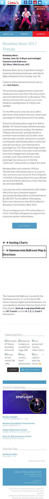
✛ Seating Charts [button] (17, 242)
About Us (8, 34)
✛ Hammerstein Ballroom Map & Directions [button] (24, 252)
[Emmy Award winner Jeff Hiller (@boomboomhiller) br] (11, 359)
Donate (41, 34)
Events (24, 34)
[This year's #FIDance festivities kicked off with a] (11, 345)
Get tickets (13, 85)
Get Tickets (24, 225)
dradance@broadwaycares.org (33, 482)
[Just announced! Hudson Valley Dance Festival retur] (38, 345)
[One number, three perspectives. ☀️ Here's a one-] (24, 359)
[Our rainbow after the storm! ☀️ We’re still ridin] (38, 359)
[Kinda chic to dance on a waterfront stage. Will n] (24, 345)
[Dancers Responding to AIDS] (13, 2)
